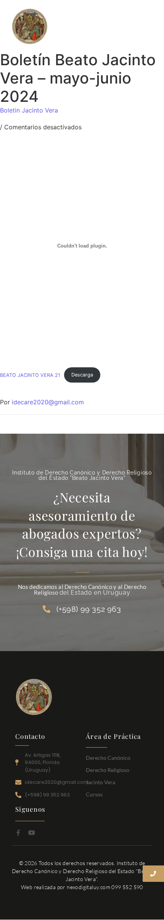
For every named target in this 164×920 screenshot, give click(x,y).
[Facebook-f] (18, 833)
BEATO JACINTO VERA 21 (30, 375)
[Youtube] (32, 833)
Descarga (82, 375)
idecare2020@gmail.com (48, 402)
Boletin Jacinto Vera (29, 110)
